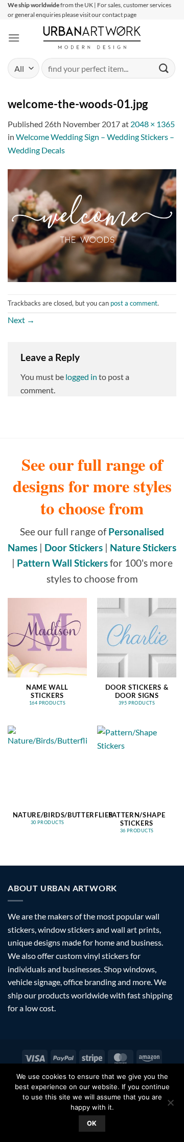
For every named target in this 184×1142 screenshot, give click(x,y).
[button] (14, 37)
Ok (92, 1123)
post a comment (133, 303)
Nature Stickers (143, 547)
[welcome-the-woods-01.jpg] (92, 224)
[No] (170, 1105)
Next (21, 320)
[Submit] (164, 68)
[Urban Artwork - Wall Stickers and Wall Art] (92, 37)
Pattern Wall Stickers (62, 563)
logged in (81, 377)
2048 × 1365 (152, 124)
